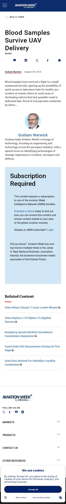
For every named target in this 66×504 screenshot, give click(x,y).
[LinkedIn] (22, 412)
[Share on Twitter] (37, 61)
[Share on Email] (14, 61)
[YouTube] (16, 412)
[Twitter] (4, 412)
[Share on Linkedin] (26, 61)
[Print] (59, 61)
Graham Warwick (13, 72)
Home (21, 17)
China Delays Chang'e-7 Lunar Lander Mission (31, 307)
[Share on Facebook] (48, 61)
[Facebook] (10, 412)
